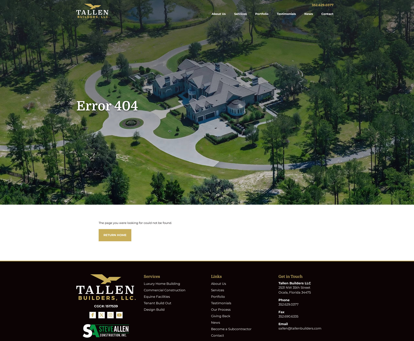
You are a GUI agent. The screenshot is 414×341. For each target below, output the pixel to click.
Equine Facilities (157, 297)
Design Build (154, 310)
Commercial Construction (164, 290)
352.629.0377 (322, 5)
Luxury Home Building (162, 284)
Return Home (115, 235)
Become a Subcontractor (231, 329)
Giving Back (220, 316)
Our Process (221, 310)
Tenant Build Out (157, 303)
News (308, 14)
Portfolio (261, 14)
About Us (219, 14)
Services (240, 14)
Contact (327, 14)
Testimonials (286, 14)
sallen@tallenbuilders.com (299, 328)
